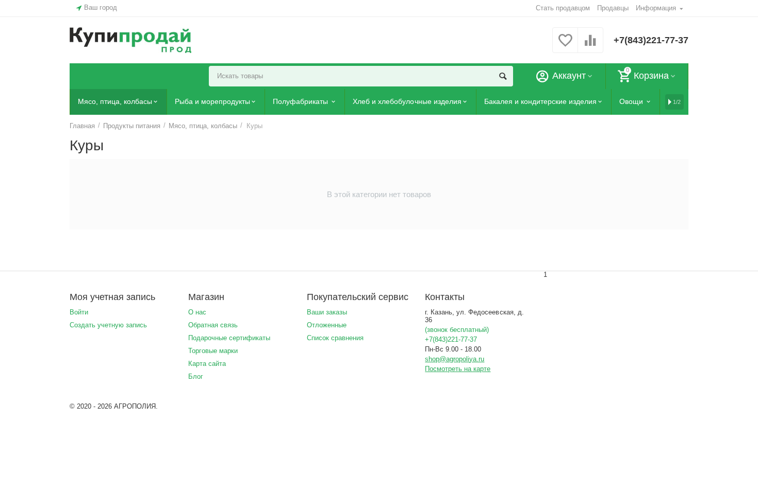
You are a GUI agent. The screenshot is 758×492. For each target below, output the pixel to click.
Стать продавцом (563, 8)
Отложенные (327, 325)
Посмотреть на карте (457, 369)
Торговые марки (213, 351)
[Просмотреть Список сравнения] (590, 46)
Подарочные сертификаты (229, 338)
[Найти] (502, 76)
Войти (79, 312)
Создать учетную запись (108, 325)
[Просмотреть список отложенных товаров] (565, 46)
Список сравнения (335, 338)
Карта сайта (207, 363)
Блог (195, 376)
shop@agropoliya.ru (454, 359)
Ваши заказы (327, 312)
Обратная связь (213, 325)
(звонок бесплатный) (457, 329)
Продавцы (613, 8)
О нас (197, 312)
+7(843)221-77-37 (651, 40)
